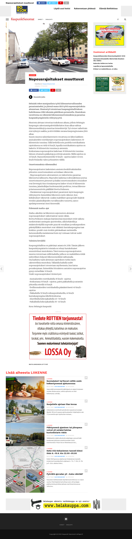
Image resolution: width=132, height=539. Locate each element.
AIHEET (40, 19)
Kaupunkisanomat (49, 84)
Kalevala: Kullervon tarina (103, 63)
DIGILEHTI (49, 19)
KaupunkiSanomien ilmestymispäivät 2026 (109, 56)
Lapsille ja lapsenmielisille (103, 66)
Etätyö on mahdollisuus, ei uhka (105, 69)
